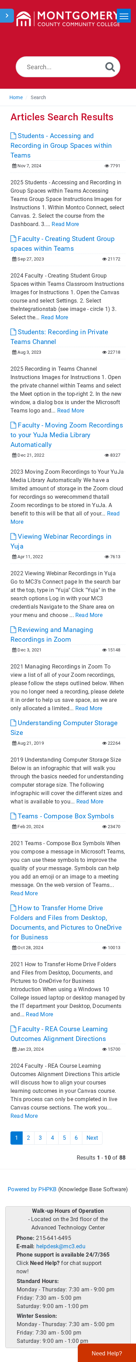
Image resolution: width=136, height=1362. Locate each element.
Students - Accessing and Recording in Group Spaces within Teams (61, 145)
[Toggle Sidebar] (7, 16)
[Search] (110, 66)
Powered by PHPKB (32, 1189)
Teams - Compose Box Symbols (65, 816)
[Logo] (68, 19)
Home (16, 97)
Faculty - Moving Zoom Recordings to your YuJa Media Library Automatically (66, 435)
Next (92, 1138)
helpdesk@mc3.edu (60, 1246)
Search (38, 97)
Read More (65, 224)
